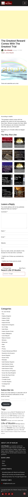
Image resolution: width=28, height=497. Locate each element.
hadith (5, 417)
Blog (3, 463)
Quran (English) (6, 355)
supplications (16, 429)
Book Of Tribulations (16, 412)
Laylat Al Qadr (14, 420)
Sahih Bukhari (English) (8, 362)
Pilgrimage (14, 426)
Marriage (18, 423)
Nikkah (2, 426)
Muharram (4, 342)
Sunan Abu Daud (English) (9, 373)
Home (3, 461)
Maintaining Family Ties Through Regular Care (14, 476)
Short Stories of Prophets (9, 370)
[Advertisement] (14, 24)
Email (3, 237)
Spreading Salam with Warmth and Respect (13, 472)
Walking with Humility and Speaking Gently (13, 474)
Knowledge (9, 420)
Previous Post (7, 268)
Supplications (5, 377)
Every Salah (7, 415)
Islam (3, 53)
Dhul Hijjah (10, 413)
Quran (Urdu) (5, 357)
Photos (4, 349)
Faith (11, 415)
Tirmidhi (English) (6, 381)
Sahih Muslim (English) (8, 366)
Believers (5, 412)
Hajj (8, 417)
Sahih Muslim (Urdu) (7, 368)
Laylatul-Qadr (20, 420)
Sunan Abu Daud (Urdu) (8, 375)
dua (13, 414)
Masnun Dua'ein (6, 338)
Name (3, 231)
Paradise (6, 426)
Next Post (22, 268)
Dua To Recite (18, 413)
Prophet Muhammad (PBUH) (9, 351)
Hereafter (17, 417)
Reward (17, 427)
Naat (3, 344)
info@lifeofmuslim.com (9, 483)
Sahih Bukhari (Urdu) (7, 364)
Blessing (9, 412)
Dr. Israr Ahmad (6, 311)
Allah (2, 412)
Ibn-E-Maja (5, 327)
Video (3, 386)
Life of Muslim (10, 53)
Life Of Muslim (6, 335)
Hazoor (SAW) (5, 320)
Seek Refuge (22, 427)
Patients (10, 426)
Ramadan (4, 359)
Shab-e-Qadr (3, 429)
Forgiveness (19, 415)
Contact (4, 465)
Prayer (19, 426)
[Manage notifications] (24, 493)
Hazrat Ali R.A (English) (8, 324)
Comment (4, 212)
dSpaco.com (6, 491)
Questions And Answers (8, 353)
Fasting (15, 415)
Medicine (22, 423)
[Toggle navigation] (25, 3)
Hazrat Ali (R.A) (6, 322)
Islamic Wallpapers (7, 333)
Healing (10, 417)
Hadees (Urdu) (6, 318)
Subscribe (6, 404)
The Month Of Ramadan (8, 431)
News (3, 346)
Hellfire (13, 417)
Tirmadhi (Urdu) (6, 379)
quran (5, 427)
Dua (3, 314)
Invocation (22, 417)
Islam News (5, 329)
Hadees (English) (6, 316)
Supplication (10, 429)
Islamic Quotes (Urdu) (7, 331)
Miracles (4, 340)
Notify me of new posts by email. (11, 261)
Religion (14, 427)
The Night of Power (17, 431)
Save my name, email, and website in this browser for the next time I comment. (12, 251)
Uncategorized (6, 384)
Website (3, 243)
